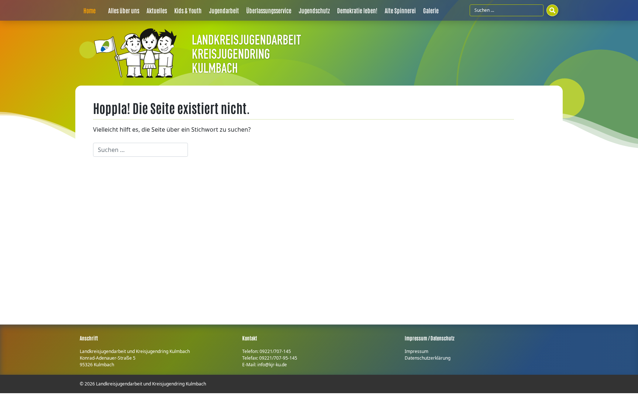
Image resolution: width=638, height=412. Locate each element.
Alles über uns (123, 10)
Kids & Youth (188, 10)
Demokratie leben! (357, 10)
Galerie (431, 10)
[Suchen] (552, 10)
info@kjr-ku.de (272, 364)
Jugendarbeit (224, 10)
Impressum (416, 351)
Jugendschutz (314, 10)
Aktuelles (157, 10)
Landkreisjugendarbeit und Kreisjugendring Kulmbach (151, 384)
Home (89, 10)
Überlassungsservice (268, 10)
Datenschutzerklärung (427, 358)
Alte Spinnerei (400, 10)
